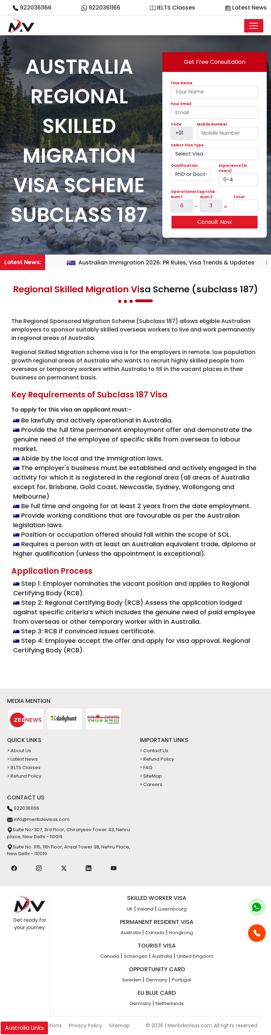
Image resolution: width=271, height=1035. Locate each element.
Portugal (181, 979)
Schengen (135, 956)
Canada (154, 932)
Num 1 (176, 197)
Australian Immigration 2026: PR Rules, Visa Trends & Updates (166, 262)
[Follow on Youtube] (113, 867)
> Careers (151, 784)
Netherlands (170, 1003)
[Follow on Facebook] (14, 867)
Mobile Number (212, 124)
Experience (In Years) (233, 168)
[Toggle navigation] (253, 25)
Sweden (131, 979)
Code (176, 124)
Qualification (184, 165)
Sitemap (119, 1025)
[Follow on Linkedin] (88, 867)
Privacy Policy (85, 1025)
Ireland (145, 909)
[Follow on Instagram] (39, 867)
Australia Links (24, 1028)
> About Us (19, 750)
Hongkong (181, 932)
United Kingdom (195, 956)
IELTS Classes (175, 8)
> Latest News (22, 759)
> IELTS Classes (24, 767)
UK (130, 909)
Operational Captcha (193, 191)
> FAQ (146, 767)
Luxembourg (172, 909)
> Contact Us (154, 750)
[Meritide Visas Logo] (21, 25)
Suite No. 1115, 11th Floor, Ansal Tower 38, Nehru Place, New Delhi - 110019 (68, 850)
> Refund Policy (24, 776)
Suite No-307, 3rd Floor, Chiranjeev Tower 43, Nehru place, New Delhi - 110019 (68, 833)
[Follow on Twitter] (64, 867)
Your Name (181, 83)
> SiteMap (151, 776)
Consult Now (214, 222)
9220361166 (35, 8)
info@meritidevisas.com (41, 819)
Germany (156, 979)
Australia (131, 932)
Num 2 (206, 197)
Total (238, 197)
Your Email (181, 103)
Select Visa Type (187, 145)
